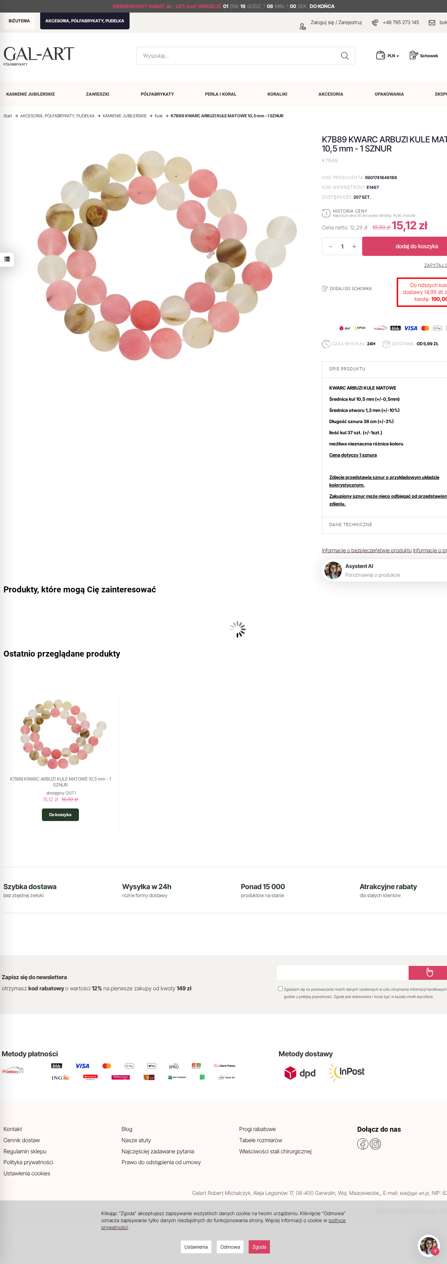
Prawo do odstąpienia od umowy (161, 1162)
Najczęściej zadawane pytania (158, 1151)
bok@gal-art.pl (414, 1193)
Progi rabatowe (257, 1128)
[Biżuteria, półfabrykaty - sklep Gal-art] (40, 53)
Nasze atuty (136, 1140)
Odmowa (230, 1247)
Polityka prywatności (28, 1162)
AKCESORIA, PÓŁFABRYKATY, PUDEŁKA (84, 20)
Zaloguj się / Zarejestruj (335, 22)
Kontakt (12, 1128)
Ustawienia (196, 1247)
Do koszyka (60, 814)
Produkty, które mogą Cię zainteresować (79, 589)
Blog (127, 1128)
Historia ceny (350, 211)
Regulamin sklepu (24, 1151)
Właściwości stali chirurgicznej (275, 1151)
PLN (392, 55)
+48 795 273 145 (401, 22)
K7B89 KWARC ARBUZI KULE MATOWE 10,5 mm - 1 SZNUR (60, 782)
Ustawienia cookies (26, 1173)
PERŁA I (220, 94)
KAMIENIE (30, 94)
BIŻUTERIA (19, 20)
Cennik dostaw (21, 1140)
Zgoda (259, 1247)
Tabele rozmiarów (260, 1140)
